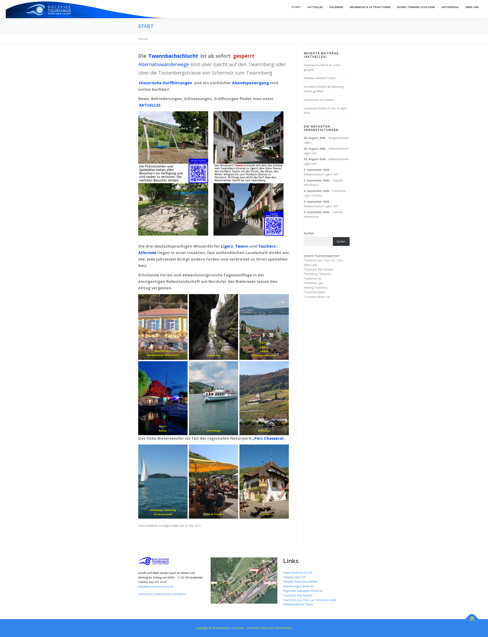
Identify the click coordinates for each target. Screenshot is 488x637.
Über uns (472, 7)
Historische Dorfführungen (165, 82)
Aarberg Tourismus (315, 287)
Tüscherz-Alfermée (264, 355)
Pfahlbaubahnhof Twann (298, 604)
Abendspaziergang (250, 82)
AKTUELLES (150, 105)
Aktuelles (315, 7)
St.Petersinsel (163, 514)
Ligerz (227, 246)
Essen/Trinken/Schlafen (416, 7)
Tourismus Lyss (313, 283)
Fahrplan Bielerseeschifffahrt (300, 581)
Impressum (145, 594)
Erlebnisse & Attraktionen (370, 7)
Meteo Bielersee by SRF (298, 572)
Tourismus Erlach (314, 292)
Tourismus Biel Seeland (318, 269)
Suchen (309, 233)
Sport (163, 426)
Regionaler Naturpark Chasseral (302, 591)
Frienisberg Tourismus (317, 274)
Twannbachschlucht (173, 55)
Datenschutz (162, 594)
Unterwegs (450, 7)
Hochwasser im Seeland (318, 100)
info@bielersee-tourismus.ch (155, 586)
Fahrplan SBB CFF (294, 577)
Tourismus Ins (312, 278)
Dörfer (264, 342)
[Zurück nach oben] (472, 619)
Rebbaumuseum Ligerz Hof (321, 174)
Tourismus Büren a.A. (317, 296)
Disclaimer (179, 594)
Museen (264, 514)
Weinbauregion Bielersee (298, 586)
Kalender (336, 7)
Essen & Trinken (213, 514)
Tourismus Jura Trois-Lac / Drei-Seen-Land (309, 600)
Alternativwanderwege (163, 64)
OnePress (253, 628)
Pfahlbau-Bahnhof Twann (320, 78)
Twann (242, 246)
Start (296, 7)
